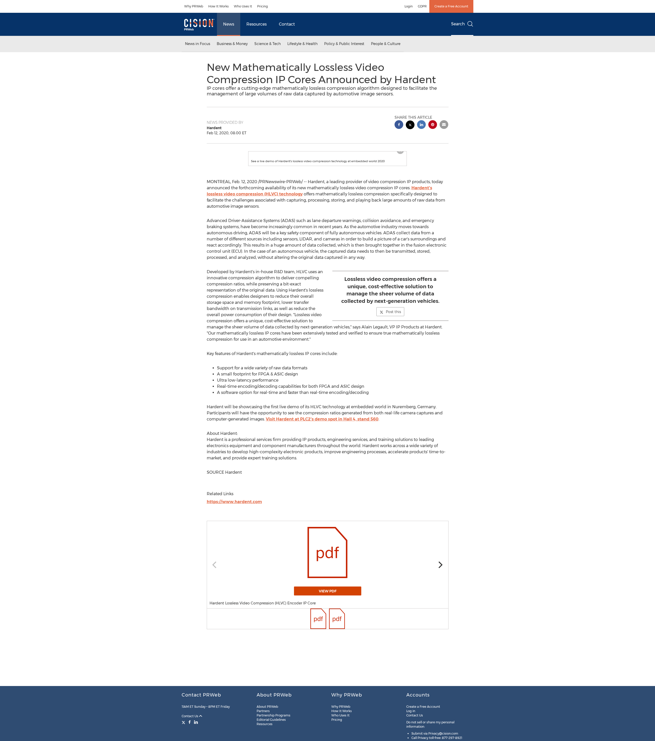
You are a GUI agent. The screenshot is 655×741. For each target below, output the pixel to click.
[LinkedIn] (196, 722)
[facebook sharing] (399, 125)
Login (409, 6)
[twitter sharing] (410, 125)
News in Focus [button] (197, 43)
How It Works (218, 6)
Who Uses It (243, 6)
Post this (393, 322)
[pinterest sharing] (432, 125)
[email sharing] (444, 125)
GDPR (422, 6)
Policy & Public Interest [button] (344, 43)
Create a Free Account (451, 6)
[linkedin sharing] (421, 125)
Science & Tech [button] (267, 43)
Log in (410, 711)
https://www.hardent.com (234, 512)
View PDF (327, 601)
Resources (256, 24)
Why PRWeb (193, 6)
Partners (263, 711)
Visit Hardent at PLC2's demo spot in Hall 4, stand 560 (322, 429)
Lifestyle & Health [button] (302, 43)
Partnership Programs (273, 715)
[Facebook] (189, 722)
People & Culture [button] (385, 43)
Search (458, 23)
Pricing (262, 6)
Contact (287, 24)
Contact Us (190, 716)
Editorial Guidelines (271, 720)
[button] (327, 156)
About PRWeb (267, 707)
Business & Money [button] (232, 43)
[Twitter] (184, 722)
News (228, 24)
